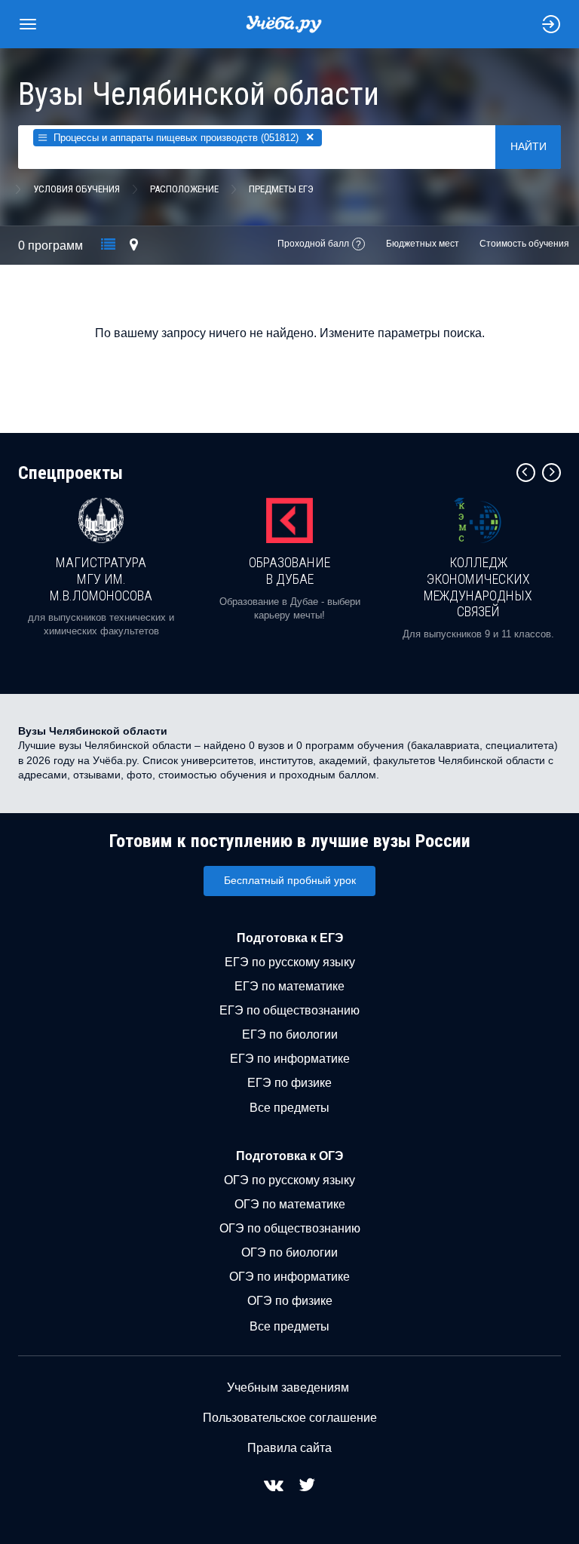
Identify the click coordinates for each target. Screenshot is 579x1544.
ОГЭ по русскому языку (289, 1180)
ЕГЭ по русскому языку (290, 962)
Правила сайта (289, 1447)
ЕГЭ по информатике (290, 1058)
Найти (528, 146)
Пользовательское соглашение (290, 1417)
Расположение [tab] (184, 189)
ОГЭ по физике (289, 1300)
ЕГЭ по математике (289, 986)
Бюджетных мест (422, 243)
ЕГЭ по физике (289, 1082)
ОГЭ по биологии (289, 1252)
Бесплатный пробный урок (290, 880)
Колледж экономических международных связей (478, 586)
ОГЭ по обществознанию (289, 1228)
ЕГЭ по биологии (290, 1034)
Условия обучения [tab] (76, 189)
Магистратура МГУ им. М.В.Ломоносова (101, 578)
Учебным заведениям (288, 1387)
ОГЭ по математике (289, 1204)
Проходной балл (313, 243)
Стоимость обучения (524, 243)
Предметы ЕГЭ (281, 189)
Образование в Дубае (289, 570)
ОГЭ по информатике (289, 1276)
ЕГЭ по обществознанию (289, 1010)
